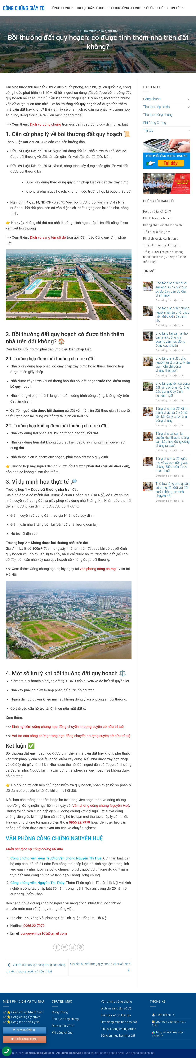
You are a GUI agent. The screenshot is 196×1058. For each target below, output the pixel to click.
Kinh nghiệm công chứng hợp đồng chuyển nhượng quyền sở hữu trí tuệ (68, 727)
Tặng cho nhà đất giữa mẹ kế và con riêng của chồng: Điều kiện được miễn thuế (172, 465)
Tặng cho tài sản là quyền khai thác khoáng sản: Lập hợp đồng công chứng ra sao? (172, 440)
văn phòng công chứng (98, 569)
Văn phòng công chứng (116, 1001)
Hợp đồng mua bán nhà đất (119, 1022)
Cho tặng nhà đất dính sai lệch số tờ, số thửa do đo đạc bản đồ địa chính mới (171, 289)
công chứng (90, 1053)
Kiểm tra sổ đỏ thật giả (116, 1015)
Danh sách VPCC (63, 1026)
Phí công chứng (26, 1039)
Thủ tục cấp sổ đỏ (89, 8)
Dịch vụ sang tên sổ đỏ (48, 237)
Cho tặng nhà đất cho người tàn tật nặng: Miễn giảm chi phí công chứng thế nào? (172, 364)
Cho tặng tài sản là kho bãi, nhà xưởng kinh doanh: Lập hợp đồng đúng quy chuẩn (171, 339)
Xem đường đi (25, 1029)
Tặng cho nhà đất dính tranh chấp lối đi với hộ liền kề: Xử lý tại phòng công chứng (171, 414)
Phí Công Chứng (155, 8)
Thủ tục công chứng (124, 8)
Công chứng (60, 8)
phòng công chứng (112, 1053)
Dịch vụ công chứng (45, 124)
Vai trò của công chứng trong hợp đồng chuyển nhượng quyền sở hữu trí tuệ (71, 736)
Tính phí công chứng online (118, 1029)
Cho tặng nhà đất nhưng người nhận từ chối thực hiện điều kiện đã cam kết (172, 314)
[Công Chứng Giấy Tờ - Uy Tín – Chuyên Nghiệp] (24, 8)
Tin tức (175, 8)
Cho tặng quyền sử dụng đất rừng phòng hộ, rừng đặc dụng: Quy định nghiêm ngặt (172, 389)
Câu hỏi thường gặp (92, 31)
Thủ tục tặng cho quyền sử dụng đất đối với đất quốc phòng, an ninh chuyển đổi (172, 490)
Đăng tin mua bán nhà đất (118, 1035)
